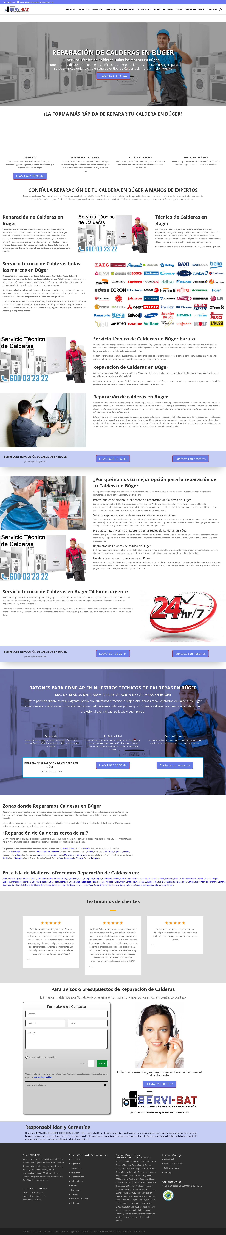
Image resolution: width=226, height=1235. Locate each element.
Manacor (15, 882)
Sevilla (5, 858)
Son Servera (136, 885)
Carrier (148, 1165)
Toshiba (127, 1214)
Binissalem (58, 878)
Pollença (101, 882)
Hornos (156, 9)
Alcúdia (11, 878)
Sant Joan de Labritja (21, 885)
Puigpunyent (119, 882)
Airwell (126, 1161)
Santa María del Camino (183, 882)
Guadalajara (108, 851)
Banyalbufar (47, 878)
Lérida (41, 855)
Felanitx (160, 878)
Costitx (123, 878)
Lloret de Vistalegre (187, 878)
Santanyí (222, 882)
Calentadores (143, 9)
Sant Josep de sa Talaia (41, 885)
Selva (96, 885)
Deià (129, 878)
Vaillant (141, 1214)
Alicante (86, 848)
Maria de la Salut (43, 882)
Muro (71, 882)
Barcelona (15, 851)
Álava (71, 848)
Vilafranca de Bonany (164, 885)
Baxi (154, 1161)
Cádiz (38, 851)
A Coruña (64, 848)
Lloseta (200, 878)
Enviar (102, 1063)
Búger (66, 878)
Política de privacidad (173, 1163)
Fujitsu (139, 1175)
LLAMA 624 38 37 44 (113, 76)
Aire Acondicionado (195, 9)
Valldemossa (148, 885)
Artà (39, 878)
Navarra (83, 855)
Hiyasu (134, 1182)
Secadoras (111, 9)
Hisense (119, 1182)
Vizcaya (79, 858)
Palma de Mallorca (82, 882)
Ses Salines (114, 885)
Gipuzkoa (118, 851)
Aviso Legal (169, 1159)
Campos (97, 878)
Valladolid (71, 858)
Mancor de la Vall (27, 882)
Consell (116, 878)
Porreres (109, 882)
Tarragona (19, 858)
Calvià (80, 878)
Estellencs (152, 878)
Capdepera (107, 878)
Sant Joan (7, 885)
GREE (118, 1179)
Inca (176, 878)
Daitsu (125, 1172)
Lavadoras (70, 9)
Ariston (148, 1161)
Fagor (118, 1175)
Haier (151, 1179)
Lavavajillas (97, 9)
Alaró (5, 878)
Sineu (122, 885)
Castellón (55, 851)
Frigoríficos (83, 9)
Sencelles (104, 885)
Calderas (212, 9)
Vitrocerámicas (126, 9)
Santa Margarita (165, 882)
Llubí (206, 878)
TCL (129, 1210)
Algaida (19, 878)
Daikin (118, 1172)
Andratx (26, 878)
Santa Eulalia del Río (148, 882)
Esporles (143, 878)
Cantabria (45, 851)
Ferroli (132, 1175)
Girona (90, 851)
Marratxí (55, 882)
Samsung (144, 1207)
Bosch (134, 1165)
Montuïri (64, 882)
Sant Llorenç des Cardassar (64, 885)
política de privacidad (43, 1077)
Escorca (135, 878)
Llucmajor (213, 878)
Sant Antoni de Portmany (206, 882)
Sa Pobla (89, 885)
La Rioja (18, 855)
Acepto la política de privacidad (42, 1057)
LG (154, 1189)
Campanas (168, 9)
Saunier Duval (133, 1207)
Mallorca (68, 855)
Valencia (62, 858)
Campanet (88, 878)
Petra (94, 882)
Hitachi (127, 1182)
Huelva (126, 851)
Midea (139, 1193)
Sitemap (167, 1172)
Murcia (76, 855)
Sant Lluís (81, 885)
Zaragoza (95, 858)
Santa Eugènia (132, 882)
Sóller (128, 885)
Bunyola (73, 878)
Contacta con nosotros (190, 459)
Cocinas (179, 9)
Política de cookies (172, 1168)
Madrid (53, 855)
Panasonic (150, 1200)
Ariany (33, 878)
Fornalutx (169, 878)
